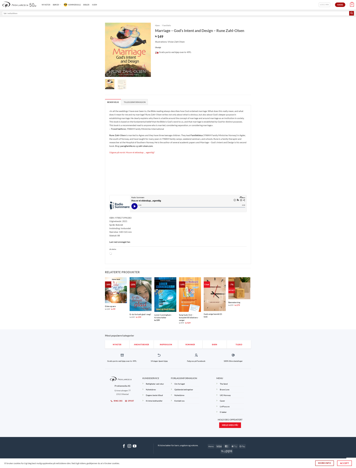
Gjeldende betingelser (183, 389)
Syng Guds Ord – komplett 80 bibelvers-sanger (188, 317)
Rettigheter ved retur (155, 384)
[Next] (146, 49)
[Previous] (109, 49)
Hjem (94, 5)
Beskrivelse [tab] (113, 102)
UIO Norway (225, 395)
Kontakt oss (179, 401)
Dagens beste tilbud (154, 395)
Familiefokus (197, 135)
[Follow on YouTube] (134, 446)
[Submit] (351, 13)
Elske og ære (110, 306)
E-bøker (223, 412)
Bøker (56, 5)
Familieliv (166, 25)
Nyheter (46, 5)
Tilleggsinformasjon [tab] (135, 102)
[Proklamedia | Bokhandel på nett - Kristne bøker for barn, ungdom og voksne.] (20, 4)
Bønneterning (234, 302)
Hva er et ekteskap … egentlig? (140, 152)
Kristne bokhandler (154, 401)
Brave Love (224, 389)
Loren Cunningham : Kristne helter (163, 316)
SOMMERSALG (74, 5)
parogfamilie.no (127, 146)
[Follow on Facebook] (124, 446)
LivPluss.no (225, 406)
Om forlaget (179, 384)
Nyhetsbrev (151, 389)
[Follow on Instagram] (129, 446)
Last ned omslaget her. (119, 242)
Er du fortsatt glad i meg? (140, 314)
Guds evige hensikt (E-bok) (213, 315)
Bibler (86, 5)
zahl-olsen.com (145, 146)
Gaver (222, 401)
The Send (224, 384)
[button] (324, 5)
